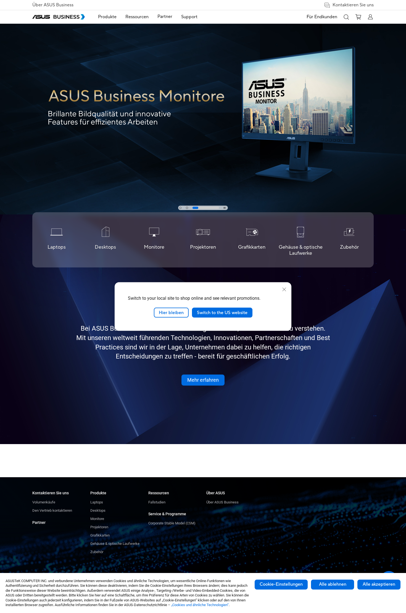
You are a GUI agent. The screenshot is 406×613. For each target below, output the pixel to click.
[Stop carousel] (224, 208)
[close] (284, 289)
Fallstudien (156, 502)
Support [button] (189, 17)
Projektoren (99, 527)
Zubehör (96, 552)
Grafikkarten (100, 535)
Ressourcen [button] (137, 17)
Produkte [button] (107, 17)
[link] (203, 107)
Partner (39, 522)
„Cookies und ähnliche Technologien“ (200, 605)
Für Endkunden (322, 17)
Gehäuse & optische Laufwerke (114, 544)
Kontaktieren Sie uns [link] (353, 5)
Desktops (98, 510)
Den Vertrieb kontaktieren (52, 510)
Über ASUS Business (52, 5)
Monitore (97, 519)
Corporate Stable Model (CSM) (172, 523)
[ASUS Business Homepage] (58, 16)
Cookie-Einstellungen (281, 584)
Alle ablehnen (332, 584)
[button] (346, 16)
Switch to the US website (222, 312)
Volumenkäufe (43, 502)
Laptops (96, 502)
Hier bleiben (171, 312)
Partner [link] (164, 16)
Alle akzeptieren (379, 584)
